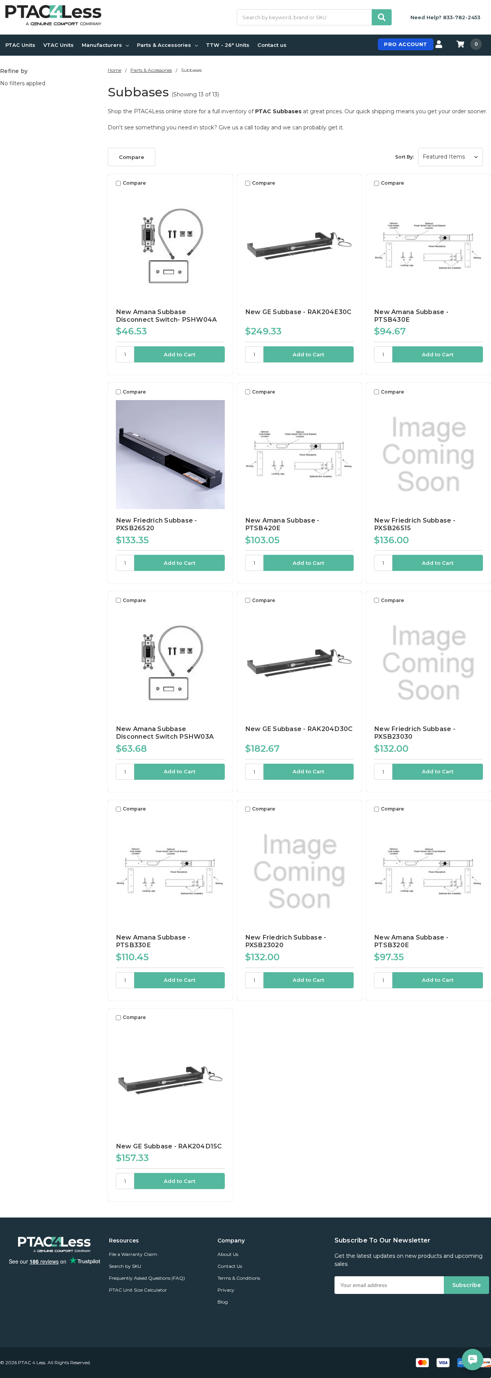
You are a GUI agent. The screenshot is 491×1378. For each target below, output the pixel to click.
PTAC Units (20, 45)
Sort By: (404, 157)
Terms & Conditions (238, 1278)
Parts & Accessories (164, 45)
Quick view (170, 246)
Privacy (225, 1290)
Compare (131, 157)
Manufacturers (102, 45)
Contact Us (229, 1266)
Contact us (272, 45)
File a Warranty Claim (133, 1254)
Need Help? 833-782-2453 (445, 17)
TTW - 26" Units (227, 45)
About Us (227, 1254)
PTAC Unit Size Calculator (138, 1290)
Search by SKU (125, 1266)
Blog (222, 1302)
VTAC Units (58, 45)
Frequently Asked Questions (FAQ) (147, 1278)
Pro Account (405, 44)
